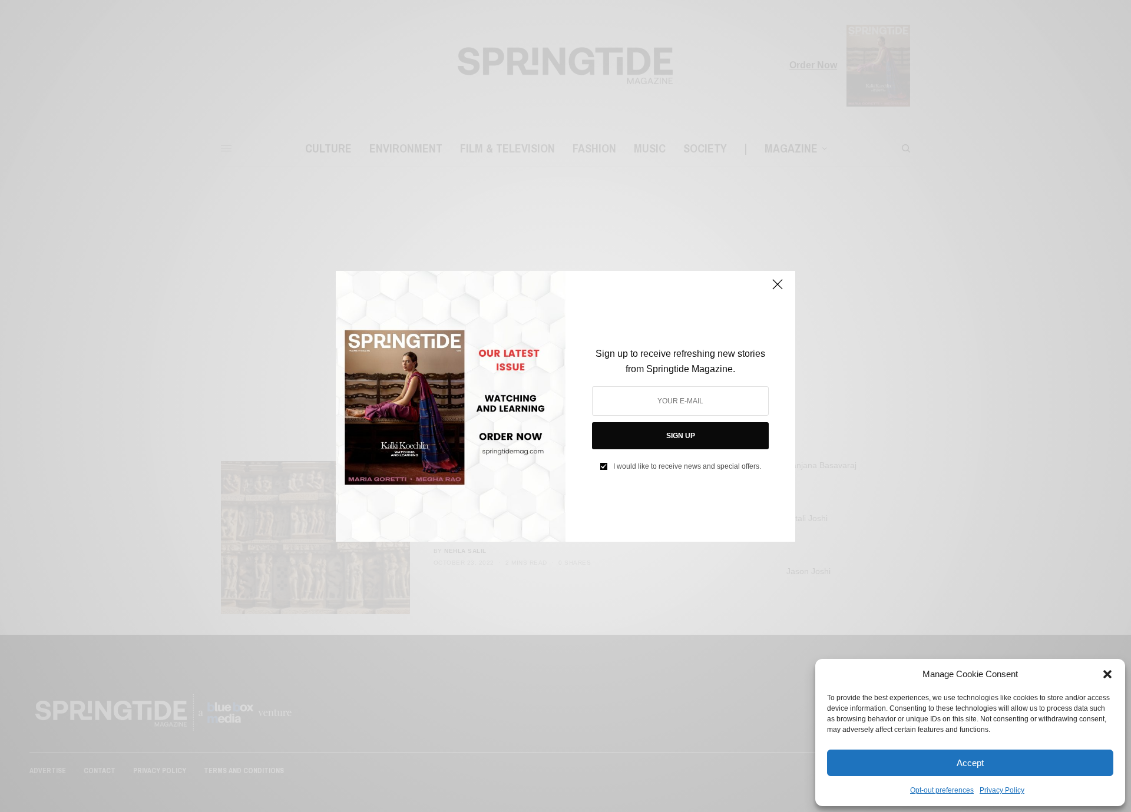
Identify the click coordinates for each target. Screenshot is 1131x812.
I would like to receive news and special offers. (687, 466)
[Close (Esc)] (777, 290)
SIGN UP (680, 436)
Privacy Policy (1002, 790)
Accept (970, 763)
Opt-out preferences (942, 790)
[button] (1107, 674)
